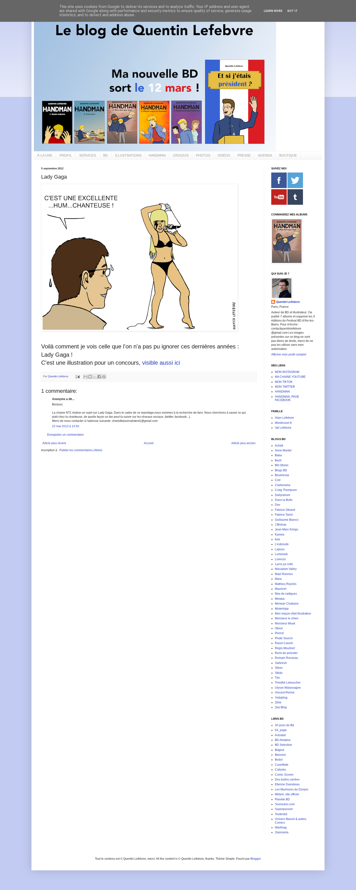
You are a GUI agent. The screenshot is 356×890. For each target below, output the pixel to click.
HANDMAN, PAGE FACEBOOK (287, 398)
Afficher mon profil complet (288, 354)
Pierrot (279, 633)
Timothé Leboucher (288, 682)
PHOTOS (203, 155)
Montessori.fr (283, 423)
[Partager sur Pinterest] (103, 376)
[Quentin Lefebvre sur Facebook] (279, 187)
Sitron (279, 667)
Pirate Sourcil (284, 638)
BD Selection (283, 745)
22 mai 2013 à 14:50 (65, 426)
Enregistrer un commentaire (65, 434)
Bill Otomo (281, 465)
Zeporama (281, 832)
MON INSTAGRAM (287, 372)
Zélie (278, 702)
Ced (277, 480)
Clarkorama (282, 485)
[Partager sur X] (94, 376)
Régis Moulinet (285, 648)
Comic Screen (284, 774)
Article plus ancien (243, 443)
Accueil (149, 443)
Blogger (255, 858)
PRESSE (244, 155)
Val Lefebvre (283, 427)
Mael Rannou (284, 574)
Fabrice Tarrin (284, 514)
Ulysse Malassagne (288, 687)
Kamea (279, 534)
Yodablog (281, 697)
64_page (281, 730)
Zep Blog (281, 707)
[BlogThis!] (90, 376)
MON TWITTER (285, 386)
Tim (277, 677)
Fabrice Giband (285, 510)
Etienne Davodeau (287, 784)
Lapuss (280, 549)
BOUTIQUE (288, 155)
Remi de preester (286, 653)
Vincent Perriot (284, 692)
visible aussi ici (161, 362)
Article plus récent (54, 443)
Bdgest (279, 750)
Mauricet (280, 589)
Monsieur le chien (286, 618)
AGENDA (265, 155)
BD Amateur (283, 740)
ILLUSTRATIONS (128, 155)
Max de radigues (286, 593)
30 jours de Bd (284, 725)
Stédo (279, 673)
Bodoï (279, 759)
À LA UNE (44, 155)
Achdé (279, 445)
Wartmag (281, 827)
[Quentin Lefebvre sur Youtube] (279, 203)
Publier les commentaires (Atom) (80, 450)
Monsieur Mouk (285, 623)
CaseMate (281, 764)
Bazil (278, 460)
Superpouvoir (284, 809)
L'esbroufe (282, 544)
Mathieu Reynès (285, 584)
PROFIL (66, 155)
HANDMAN (157, 155)
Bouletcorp (282, 475)
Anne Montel (283, 450)
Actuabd (280, 735)
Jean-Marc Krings (286, 529)
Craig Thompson (286, 490)
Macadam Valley (286, 569)
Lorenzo (280, 559)
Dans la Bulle (284, 500)
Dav (277, 504)
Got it (292, 11)
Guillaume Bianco (286, 519)
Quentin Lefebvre (288, 302)
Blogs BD (281, 470)
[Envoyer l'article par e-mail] (77, 376)
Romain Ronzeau (286, 658)
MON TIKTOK (284, 382)
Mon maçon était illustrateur (293, 613)
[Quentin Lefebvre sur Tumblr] (295, 203)
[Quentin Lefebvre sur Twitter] (295, 187)
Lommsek (281, 554)
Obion (279, 628)
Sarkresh (281, 663)
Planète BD (282, 799)
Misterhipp (282, 608)
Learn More (273, 11)
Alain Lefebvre (284, 417)
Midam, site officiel (287, 794)
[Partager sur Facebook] (99, 376)
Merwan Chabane (287, 603)
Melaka (280, 598)
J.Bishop (280, 524)
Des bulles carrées (287, 779)
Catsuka (280, 769)
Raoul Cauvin (284, 643)
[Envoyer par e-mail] (85, 376)
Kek (277, 539)
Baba (278, 455)
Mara (278, 579)
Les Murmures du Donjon (291, 789)
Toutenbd (281, 814)
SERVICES (87, 155)
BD (105, 155)
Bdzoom (280, 754)
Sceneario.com (285, 804)
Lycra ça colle (284, 564)
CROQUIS (181, 155)
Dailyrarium (282, 495)
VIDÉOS (223, 155)
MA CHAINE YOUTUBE (290, 376)
